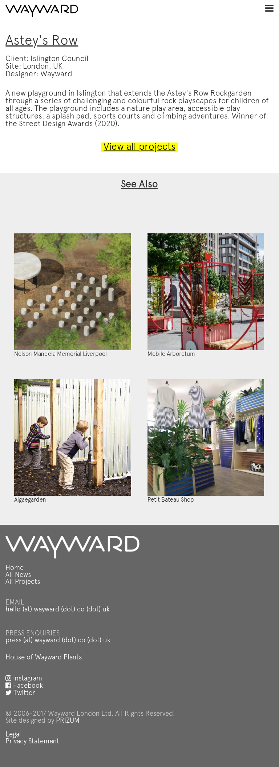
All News (18, 575)
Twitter (23, 693)
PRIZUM (68, 721)
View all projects (139, 147)
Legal (13, 734)
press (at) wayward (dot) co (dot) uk (57, 640)
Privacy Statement (32, 741)
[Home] (41, 11)
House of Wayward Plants (43, 657)
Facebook (27, 686)
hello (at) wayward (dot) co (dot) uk (57, 609)
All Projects (22, 582)
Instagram (26, 678)
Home (14, 568)
